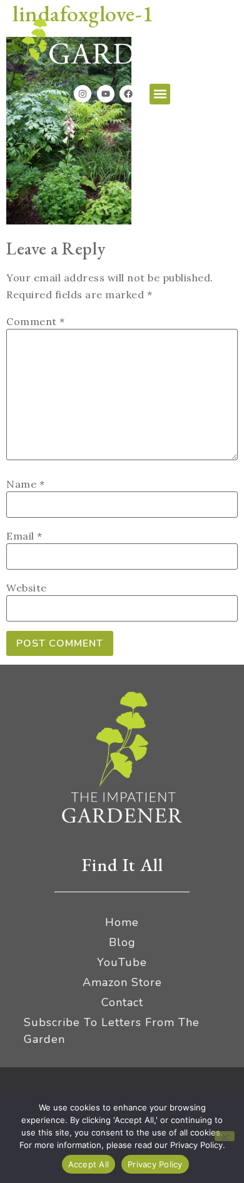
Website (26, 588)
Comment (35, 321)
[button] (160, 94)
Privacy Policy (155, 1164)
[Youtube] (105, 94)
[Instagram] (82, 94)
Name (25, 484)
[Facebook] (128, 94)
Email (24, 536)
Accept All (88, 1164)
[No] (225, 1136)
